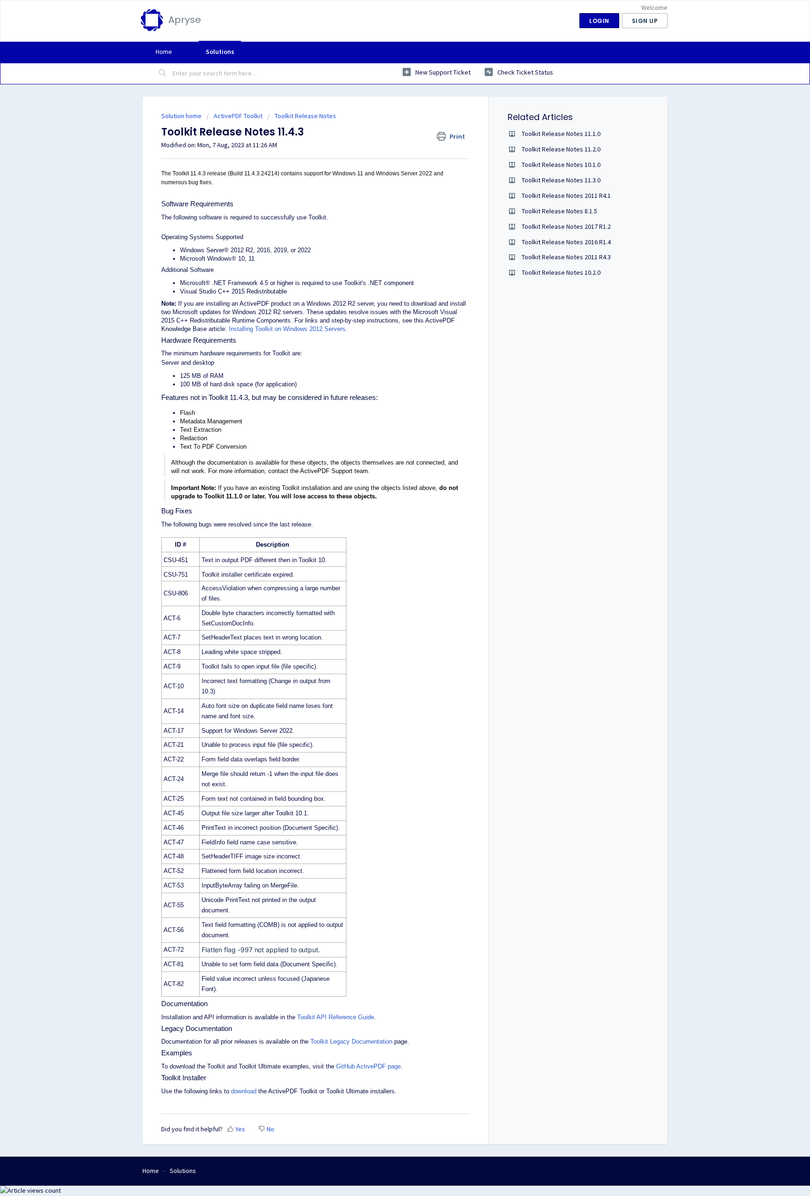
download (243, 1091)
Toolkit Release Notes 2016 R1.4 (566, 242)
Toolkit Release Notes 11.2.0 (561, 149)
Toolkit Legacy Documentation (351, 1041)
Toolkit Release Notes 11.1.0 (561, 133)
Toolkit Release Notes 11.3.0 (561, 180)
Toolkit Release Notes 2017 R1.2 (566, 226)
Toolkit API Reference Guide (335, 1017)
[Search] (163, 73)
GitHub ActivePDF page (368, 1066)
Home (164, 51)
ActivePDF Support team (334, 470)
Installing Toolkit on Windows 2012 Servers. (288, 328)
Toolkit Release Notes (305, 116)
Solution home (182, 116)
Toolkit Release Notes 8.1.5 (559, 211)
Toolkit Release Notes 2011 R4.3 (566, 257)
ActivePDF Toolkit (238, 116)
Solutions (220, 51)
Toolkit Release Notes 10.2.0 (561, 272)
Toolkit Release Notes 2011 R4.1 (566, 195)
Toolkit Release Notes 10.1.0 (561, 164)
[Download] (387, 488)
